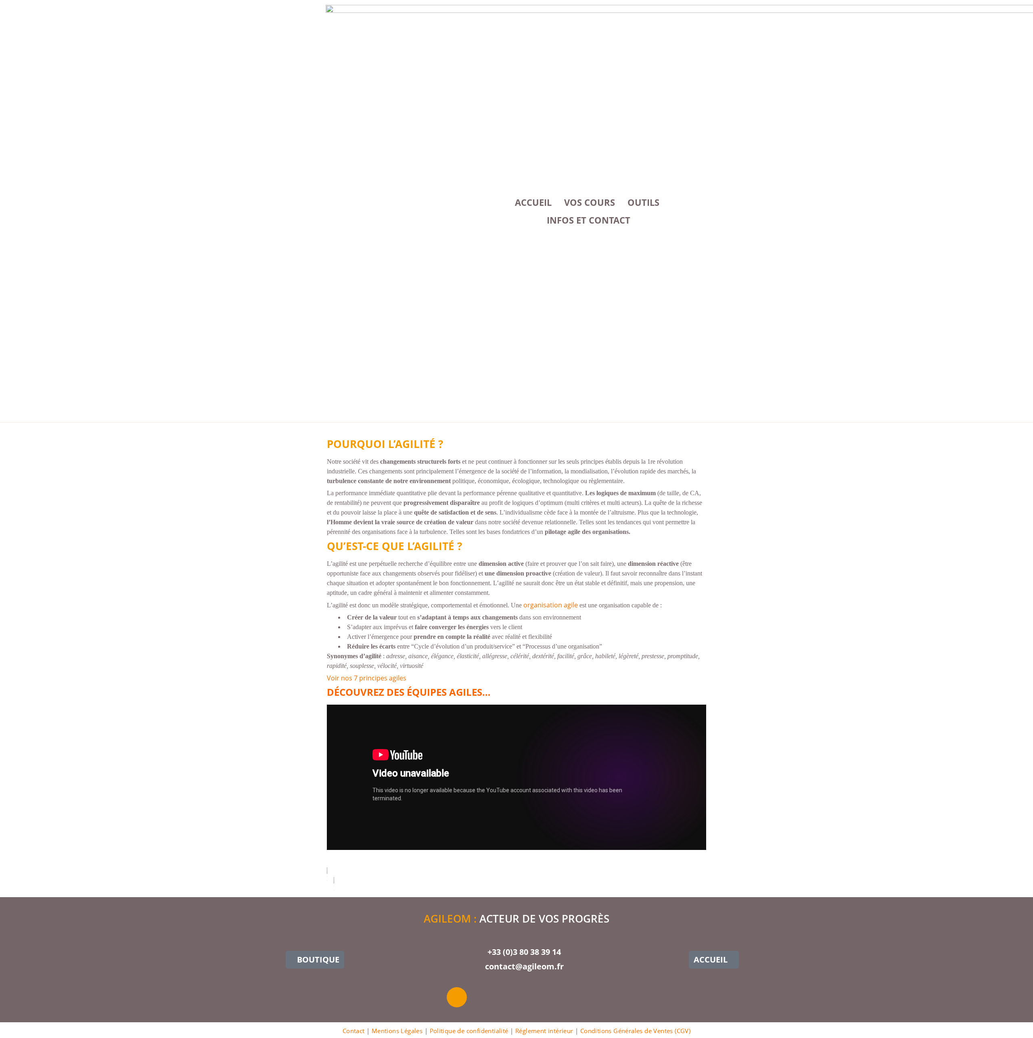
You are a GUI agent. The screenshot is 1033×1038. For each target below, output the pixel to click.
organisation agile (550, 605)
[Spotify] (568, 997)
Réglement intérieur (544, 1031)
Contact (354, 1031)
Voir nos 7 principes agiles (366, 678)
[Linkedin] (512, 997)
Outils (643, 202)
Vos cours (589, 202)
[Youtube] (485, 997)
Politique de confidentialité (469, 1031)
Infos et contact (588, 220)
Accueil (533, 202)
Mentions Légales (397, 1031)
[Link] (457, 997)
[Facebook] (540, 997)
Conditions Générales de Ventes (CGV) (635, 1031)
